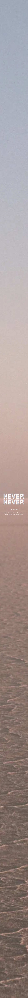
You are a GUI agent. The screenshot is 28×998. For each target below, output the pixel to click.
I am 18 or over (14, 509)
